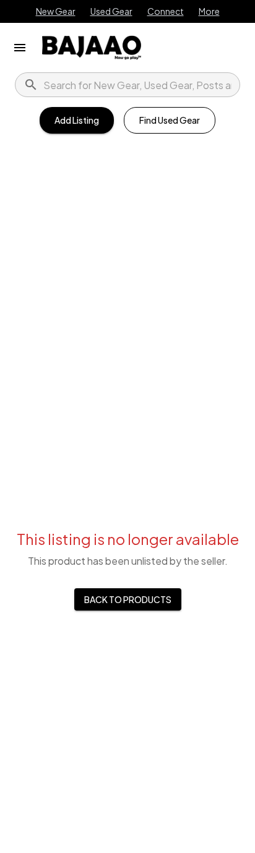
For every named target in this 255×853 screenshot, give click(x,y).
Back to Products (127, 599)
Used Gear (111, 11)
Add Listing (76, 120)
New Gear (56, 11)
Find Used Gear (169, 120)
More (209, 11)
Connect (165, 11)
